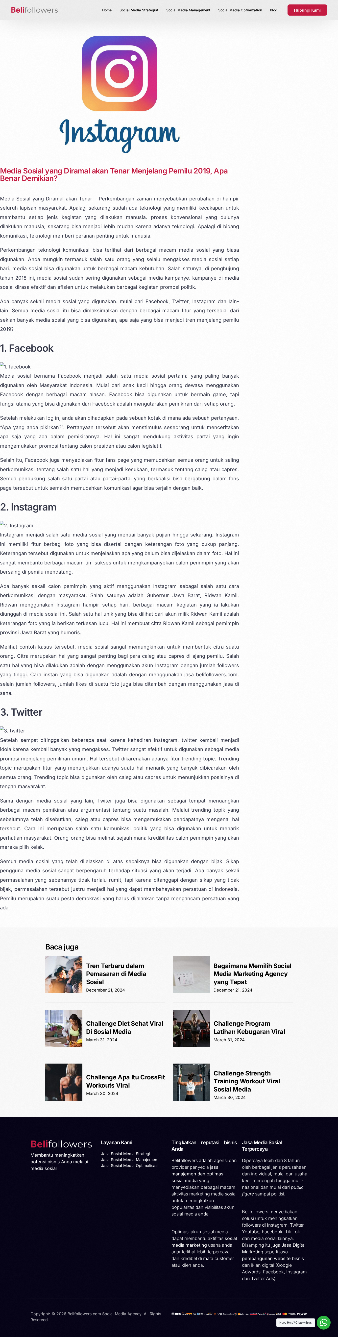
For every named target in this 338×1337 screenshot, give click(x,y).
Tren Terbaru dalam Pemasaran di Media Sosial (116, 974)
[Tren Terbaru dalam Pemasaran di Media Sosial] (63, 991)
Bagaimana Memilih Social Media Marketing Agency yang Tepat (252, 974)
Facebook (31, 348)
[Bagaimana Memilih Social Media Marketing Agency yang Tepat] (191, 991)
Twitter (26, 712)
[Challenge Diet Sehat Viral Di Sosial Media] (63, 1045)
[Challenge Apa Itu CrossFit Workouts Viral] (63, 1099)
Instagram (33, 507)
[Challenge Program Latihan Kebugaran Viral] (191, 1045)
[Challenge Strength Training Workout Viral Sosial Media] (191, 1099)
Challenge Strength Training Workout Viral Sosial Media (247, 1081)
